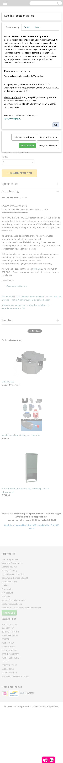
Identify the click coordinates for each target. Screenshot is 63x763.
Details (27, 27)
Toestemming (12, 27)
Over (37, 27)
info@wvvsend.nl (12, 118)
